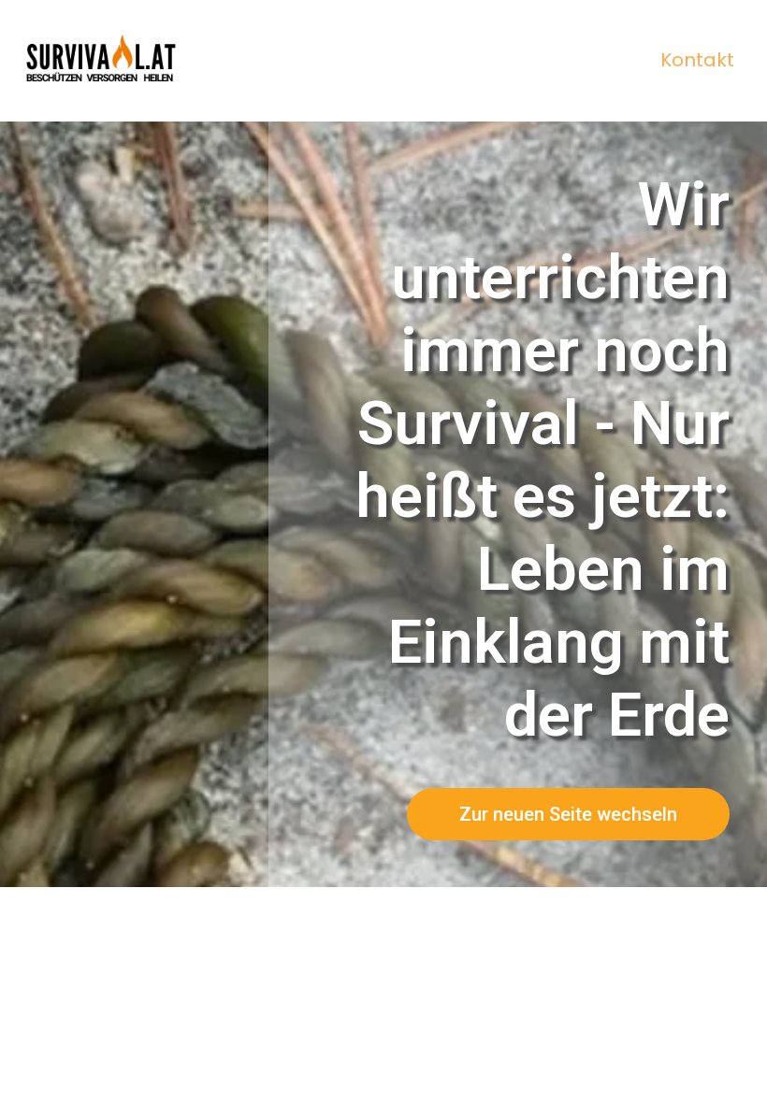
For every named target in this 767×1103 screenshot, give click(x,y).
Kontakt (697, 60)
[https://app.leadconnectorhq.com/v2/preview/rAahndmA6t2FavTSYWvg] (103, 60)
